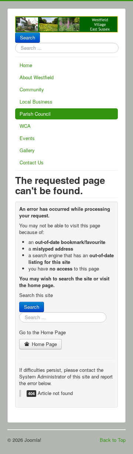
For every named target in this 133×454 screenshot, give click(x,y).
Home (26, 65)
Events (27, 138)
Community (32, 89)
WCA (25, 125)
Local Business (36, 101)
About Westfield (37, 77)
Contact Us (32, 162)
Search (27, 37)
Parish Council (35, 113)
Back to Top (113, 439)
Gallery (27, 150)
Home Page (43, 344)
